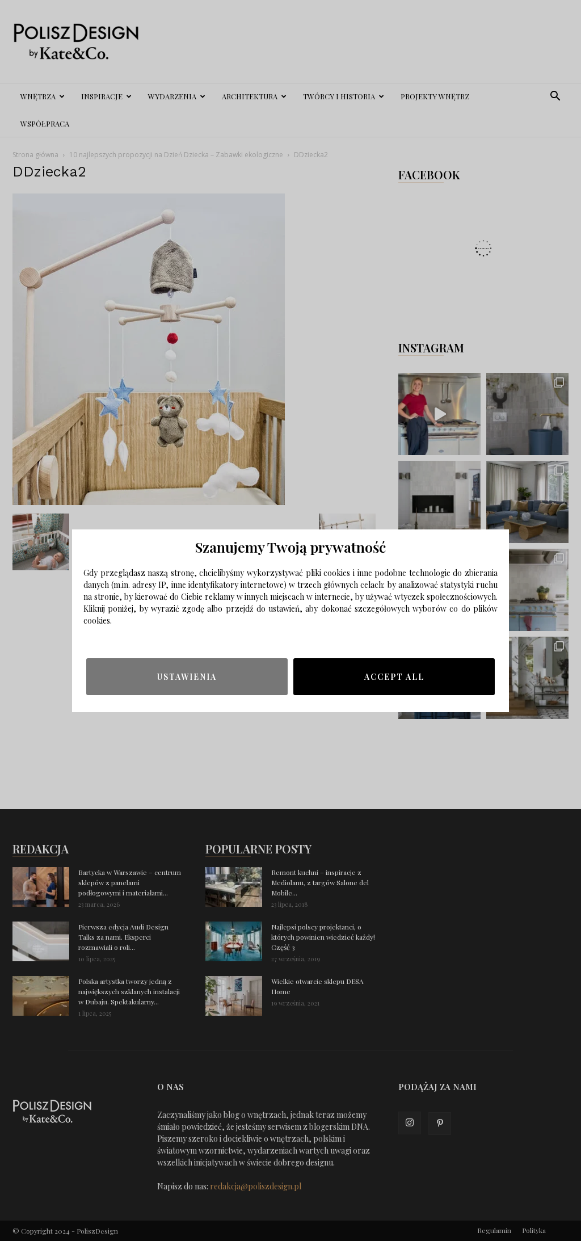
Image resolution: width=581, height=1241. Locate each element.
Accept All (394, 676)
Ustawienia (187, 676)
